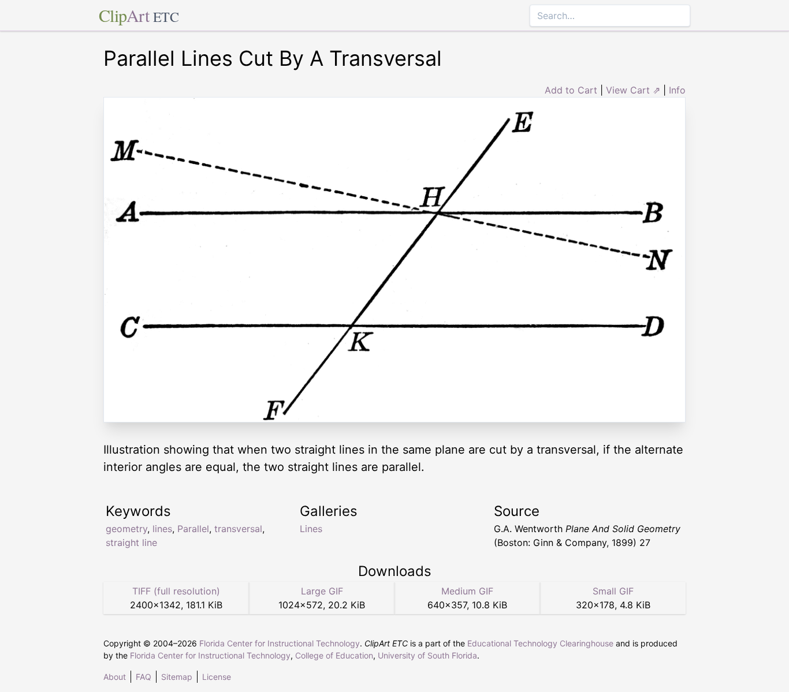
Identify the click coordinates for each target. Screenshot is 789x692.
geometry (126, 528)
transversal (238, 528)
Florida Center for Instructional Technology (279, 643)
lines (162, 528)
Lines (311, 528)
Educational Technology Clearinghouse (540, 643)
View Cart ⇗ (633, 90)
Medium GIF (467, 591)
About (114, 677)
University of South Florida (427, 655)
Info (677, 90)
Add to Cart (571, 90)
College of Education (334, 655)
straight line (131, 542)
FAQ (143, 677)
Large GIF (322, 591)
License (216, 677)
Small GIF (613, 591)
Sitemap (176, 677)
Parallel (193, 528)
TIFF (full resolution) (176, 591)
